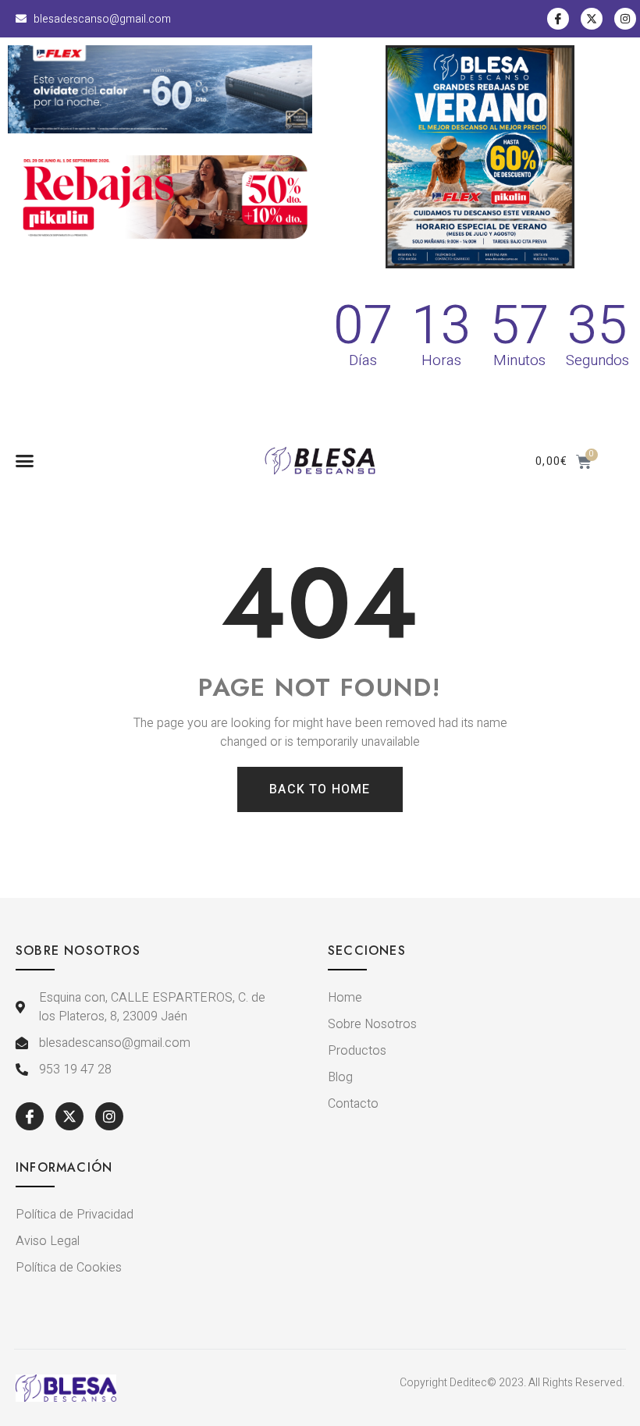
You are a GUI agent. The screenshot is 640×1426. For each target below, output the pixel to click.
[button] (25, 461)
